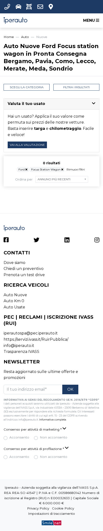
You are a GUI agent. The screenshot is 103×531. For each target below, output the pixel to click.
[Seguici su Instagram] (96, 240)
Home (9, 37)
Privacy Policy (38, 508)
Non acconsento (53, 437)
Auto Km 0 (14, 301)
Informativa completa (52, 419)
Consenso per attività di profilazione (34, 449)
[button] (8, 7)
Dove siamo (14, 262)
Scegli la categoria (27, 87)
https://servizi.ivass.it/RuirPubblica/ (36, 339)
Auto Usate (14, 307)
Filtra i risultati (76, 87)
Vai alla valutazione (27, 145)
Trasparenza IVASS (21, 351)
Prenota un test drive (24, 275)
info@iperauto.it (19, 345)
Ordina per (24, 179)
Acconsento (19, 437)
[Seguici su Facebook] (6, 240)
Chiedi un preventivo (24, 268)
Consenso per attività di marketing (33, 429)
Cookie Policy (63, 508)
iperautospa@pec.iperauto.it (31, 333)
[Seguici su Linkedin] (66, 240)
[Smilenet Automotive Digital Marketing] (51, 523)
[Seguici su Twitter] (36, 240)
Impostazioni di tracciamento (51, 513)
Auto (25, 37)
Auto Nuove (15, 295)
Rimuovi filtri (76, 169)
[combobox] (61, 179)
